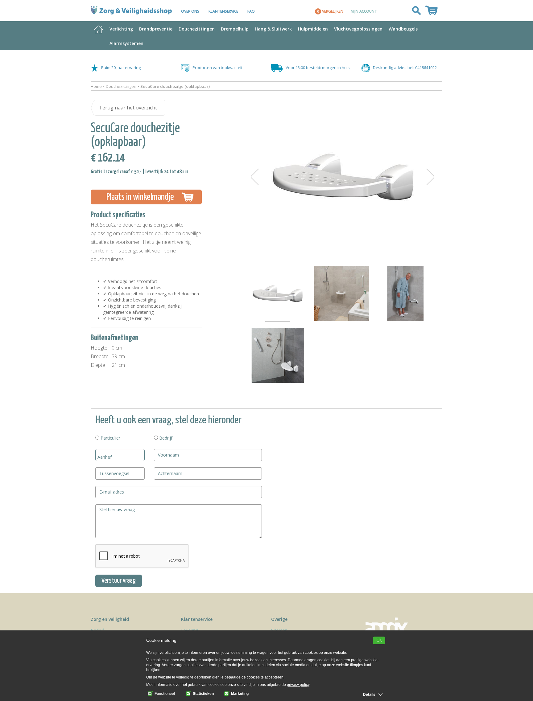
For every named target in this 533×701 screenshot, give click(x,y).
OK (379, 640)
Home (96, 86)
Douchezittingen (197, 29)
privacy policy (298, 685)
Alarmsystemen (126, 43)
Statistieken (203, 693)
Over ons (190, 11)
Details (369, 694)
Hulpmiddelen (313, 29)
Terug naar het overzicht (128, 107)
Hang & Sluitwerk (273, 29)
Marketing (239, 693)
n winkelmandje (140, 197)
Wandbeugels (403, 29)
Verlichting (121, 29)
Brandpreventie (155, 29)
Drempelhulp (235, 29)
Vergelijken (330, 11)
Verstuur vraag (118, 580)
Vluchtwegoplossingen (358, 29)
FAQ (251, 11)
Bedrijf (165, 438)
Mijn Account (364, 11)
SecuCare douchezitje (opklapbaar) (175, 86)
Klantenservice (223, 11)
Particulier (109, 438)
